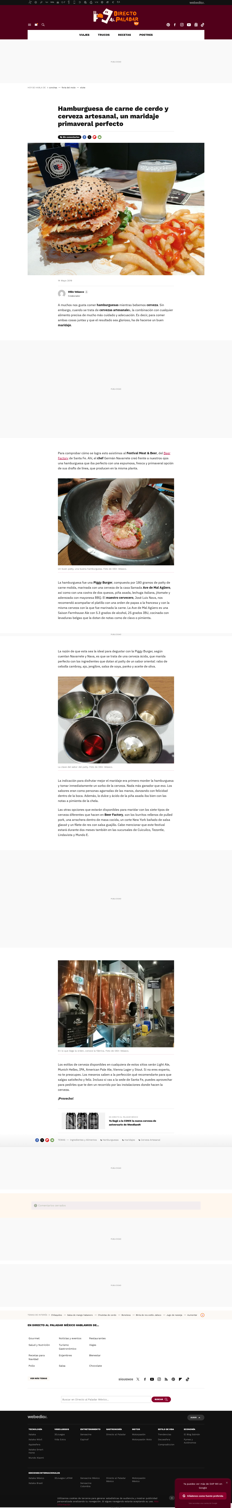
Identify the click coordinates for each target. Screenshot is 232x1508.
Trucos (104, 34)
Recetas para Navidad (37, 1357)
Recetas (124, 34)
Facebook (174, 25)
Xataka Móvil (35, 1439)
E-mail (99, 137)
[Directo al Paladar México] (116, 17)
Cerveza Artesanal (150, 1140)
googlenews (196, 25)
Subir (193, 1417)
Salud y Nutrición (39, 1344)
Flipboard (94, 137)
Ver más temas (38, 1378)
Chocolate (95, 1365)
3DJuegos (59, 1434)
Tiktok (202, 25)
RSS (166, 1378)
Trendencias (164, 1434)
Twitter (89, 137)
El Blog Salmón (192, 1434)
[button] (77, 292)
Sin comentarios (71, 137)
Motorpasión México (139, 1479)
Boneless (126, 1315)
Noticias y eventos (70, 1338)
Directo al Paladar (116, 1434)
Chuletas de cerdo (107, 1315)
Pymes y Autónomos (190, 1441)
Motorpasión (139, 1434)
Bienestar (95, 1355)
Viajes (84, 34)
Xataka (32, 1434)
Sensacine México (90, 1478)
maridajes (129, 1140)
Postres (146, 34)
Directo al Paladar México (116, 1479)
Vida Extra (60, 1439)
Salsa (62, 1365)
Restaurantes (97, 1338)
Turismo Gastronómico (67, 1346)
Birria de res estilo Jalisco (149, 1315)
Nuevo (36, 25)
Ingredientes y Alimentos (83, 1140)
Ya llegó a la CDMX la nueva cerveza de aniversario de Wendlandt (132, 1122)
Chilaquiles (57, 1315)
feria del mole (69, 87)
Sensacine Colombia (85, 1485)
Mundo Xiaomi (36, 1457)
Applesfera (34, 1444)
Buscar (43, 25)
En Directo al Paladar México (123, 1117)
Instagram (181, 25)
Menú (29, 25)
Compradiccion (166, 1444)
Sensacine (85, 1434)
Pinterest (168, 25)
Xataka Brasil (36, 1483)
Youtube (188, 25)
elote (82, 87)
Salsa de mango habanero (80, 1315)
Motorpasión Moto (142, 1439)
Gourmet (34, 1338)
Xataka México (36, 1478)
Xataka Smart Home (36, 1451)
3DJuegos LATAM (63, 1478)
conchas (53, 87)
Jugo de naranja (175, 1315)
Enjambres (65, 1355)
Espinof (84, 1439)
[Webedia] (37, 1416)
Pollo (32, 1365)
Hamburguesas (111, 1140)
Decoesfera (164, 1439)
